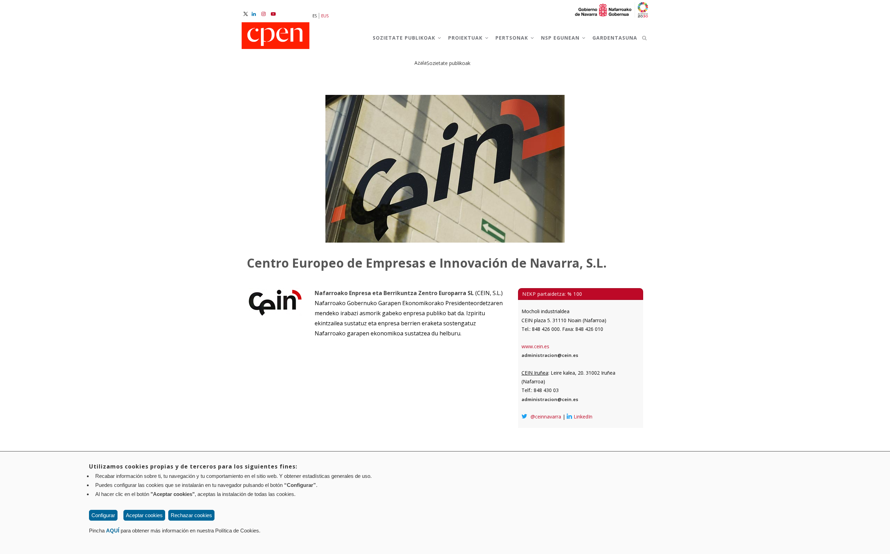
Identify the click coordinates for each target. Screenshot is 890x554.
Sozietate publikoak (405, 37)
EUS (325, 16)
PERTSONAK (512, 37)
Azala (420, 62)
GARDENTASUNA (614, 37)
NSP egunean (561, 37)
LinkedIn (583, 416)
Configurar (103, 515)
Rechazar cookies (191, 515)
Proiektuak (466, 37)
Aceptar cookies (144, 515)
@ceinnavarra (545, 416)
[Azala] (275, 36)
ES (315, 16)
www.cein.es (535, 346)
